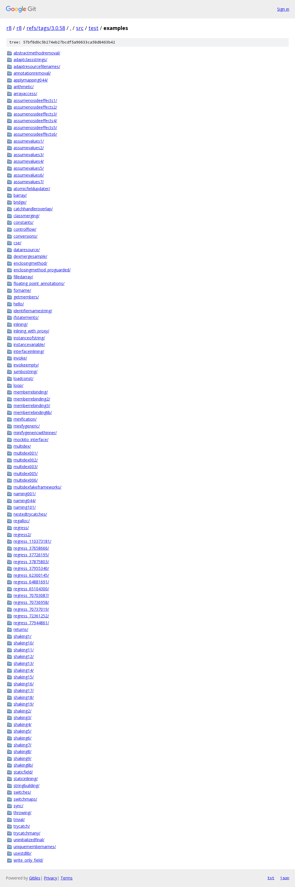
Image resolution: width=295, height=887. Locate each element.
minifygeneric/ (27, 426)
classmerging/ (26, 215)
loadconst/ (23, 378)
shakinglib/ (23, 765)
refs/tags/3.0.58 (46, 27)
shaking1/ (22, 636)
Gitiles (34, 878)
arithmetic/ (24, 86)
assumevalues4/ (29, 161)
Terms (66, 878)
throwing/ (22, 812)
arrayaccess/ (25, 93)
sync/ (18, 805)
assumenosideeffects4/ (35, 120)
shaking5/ (22, 731)
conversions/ (25, 236)
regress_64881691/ (31, 582)
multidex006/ (26, 480)
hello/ (19, 304)
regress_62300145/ (31, 575)
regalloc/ (22, 520)
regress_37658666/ (31, 548)
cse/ (17, 242)
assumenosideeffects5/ (35, 127)
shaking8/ (22, 751)
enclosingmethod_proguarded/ (42, 270)
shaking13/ (24, 663)
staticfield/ (23, 772)
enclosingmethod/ (30, 263)
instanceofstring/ (29, 338)
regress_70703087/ (31, 595)
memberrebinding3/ (32, 405)
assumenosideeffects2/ (35, 107)
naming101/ (25, 507)
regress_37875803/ (31, 561)
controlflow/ (25, 229)
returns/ (21, 629)
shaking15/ (24, 677)
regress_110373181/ (32, 541)
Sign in (283, 9)
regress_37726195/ (31, 554)
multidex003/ (26, 466)
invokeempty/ (26, 365)
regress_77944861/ (31, 622)
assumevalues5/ (29, 168)
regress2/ (22, 534)
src (80, 27)
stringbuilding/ (26, 785)
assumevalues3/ (29, 154)
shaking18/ (24, 697)
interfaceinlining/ (29, 351)
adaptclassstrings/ (30, 59)
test (93, 27)
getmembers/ (26, 297)
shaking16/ (24, 683)
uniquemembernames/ (35, 846)
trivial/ (19, 819)
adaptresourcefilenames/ (37, 66)
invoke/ (20, 358)
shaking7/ (22, 745)
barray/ (20, 195)
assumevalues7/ (29, 181)
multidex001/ (26, 453)
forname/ (22, 290)
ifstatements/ (26, 317)
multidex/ (22, 446)
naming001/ (25, 493)
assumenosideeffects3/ (35, 114)
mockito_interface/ (31, 439)
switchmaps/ (25, 799)
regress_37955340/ (31, 568)
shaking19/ (24, 704)
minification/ (25, 419)
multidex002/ (26, 460)
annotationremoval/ (32, 73)
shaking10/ (24, 643)
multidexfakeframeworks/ (37, 487)
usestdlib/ (22, 853)
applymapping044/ (31, 80)
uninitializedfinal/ (29, 839)
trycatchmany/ (27, 833)
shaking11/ (24, 650)
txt (270, 877)
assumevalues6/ (29, 175)
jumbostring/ (25, 371)
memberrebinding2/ (32, 399)
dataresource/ (27, 249)
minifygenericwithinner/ (35, 432)
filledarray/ (23, 276)
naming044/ (25, 500)
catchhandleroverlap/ (33, 208)
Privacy (50, 878)
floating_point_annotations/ (39, 283)
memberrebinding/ (31, 392)
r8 (9, 27)
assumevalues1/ (29, 141)
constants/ (23, 222)
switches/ (22, 792)
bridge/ (20, 202)
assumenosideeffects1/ (35, 100)
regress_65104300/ (31, 588)
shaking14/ (24, 670)
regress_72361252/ (31, 616)
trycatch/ (22, 826)
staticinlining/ (26, 778)
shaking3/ (22, 717)
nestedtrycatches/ (30, 514)
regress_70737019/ (31, 609)
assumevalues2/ (29, 147)
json (284, 877)
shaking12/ (24, 656)
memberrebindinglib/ (33, 412)
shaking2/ (22, 711)
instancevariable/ (29, 344)
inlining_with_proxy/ (31, 331)
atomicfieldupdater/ (32, 188)
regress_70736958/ (31, 602)
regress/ (21, 527)
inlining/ (21, 324)
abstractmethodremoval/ (37, 53)
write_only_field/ (28, 860)
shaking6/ (22, 738)
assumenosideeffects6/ (35, 134)
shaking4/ (22, 724)
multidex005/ (26, 473)
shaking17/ (24, 690)
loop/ (18, 385)
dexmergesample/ (30, 256)
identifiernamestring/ (33, 310)
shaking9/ (22, 758)
